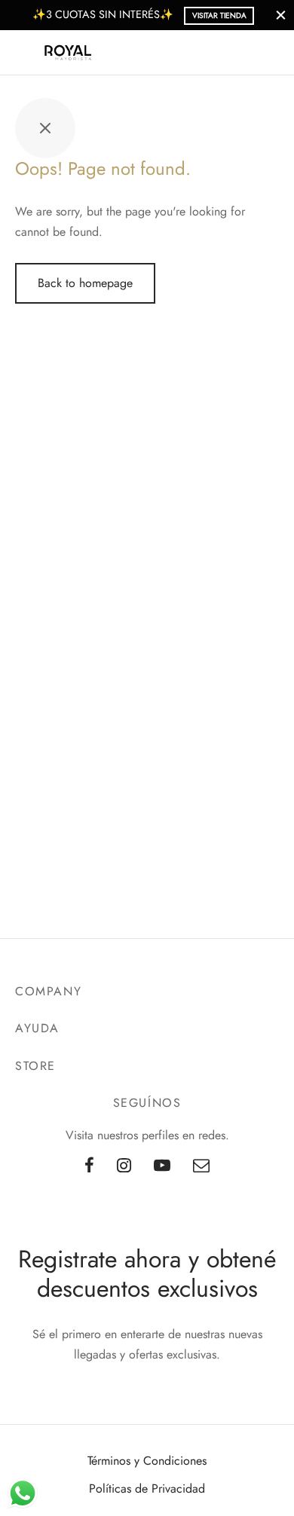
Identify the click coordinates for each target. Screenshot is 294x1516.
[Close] (280, 14)
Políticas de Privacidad (147, 1488)
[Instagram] (124, 1166)
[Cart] (270, 53)
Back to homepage (85, 283)
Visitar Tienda (219, 15)
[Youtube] (162, 1166)
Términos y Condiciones (147, 1460)
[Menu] (24, 52)
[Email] (201, 1166)
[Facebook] (89, 1166)
